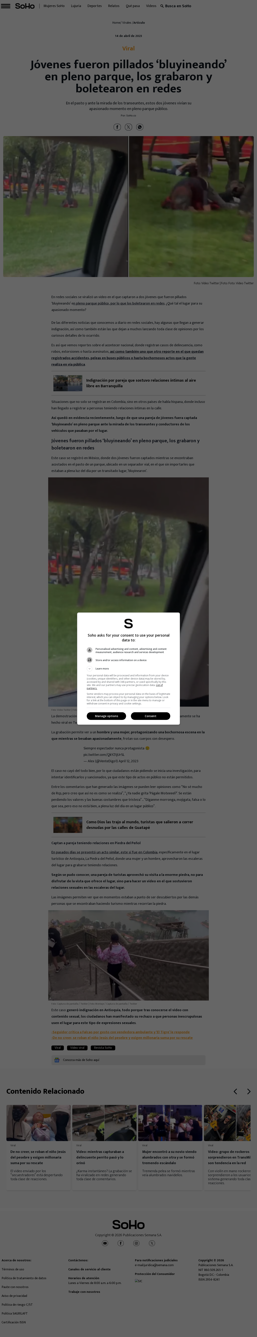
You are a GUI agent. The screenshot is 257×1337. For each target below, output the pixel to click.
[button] (128, 669)
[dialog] (128, 668)
